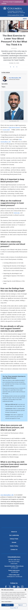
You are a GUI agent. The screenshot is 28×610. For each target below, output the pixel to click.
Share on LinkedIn (16, 66)
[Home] (14, 11)
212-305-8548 (14, 572)
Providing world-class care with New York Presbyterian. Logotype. (15, 523)
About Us (14, 531)
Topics (3, 86)
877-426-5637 (14, 568)
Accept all (7, 605)
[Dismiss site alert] (25, 1)
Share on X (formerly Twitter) (13, 66)
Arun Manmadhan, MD (15, 77)
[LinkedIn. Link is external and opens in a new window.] (18, 587)
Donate (14, 542)
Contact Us (14, 549)
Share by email (18, 67)
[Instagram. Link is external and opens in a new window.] (22, 587)
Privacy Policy (13, 607)
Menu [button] (25, 18)
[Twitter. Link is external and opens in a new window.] (10, 587)
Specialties (5, 83)
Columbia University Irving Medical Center (14, 518)
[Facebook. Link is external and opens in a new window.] (6, 587)
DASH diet (17, 213)
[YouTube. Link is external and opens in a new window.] (14, 587)
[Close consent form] (25, 590)
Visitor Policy (14, 546)
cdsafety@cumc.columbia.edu (14, 576)
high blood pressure (14, 127)
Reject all (20, 605)
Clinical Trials (14, 539)
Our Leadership (14, 535)
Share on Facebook (10, 66)
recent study (7, 129)
